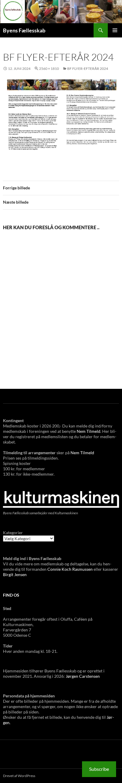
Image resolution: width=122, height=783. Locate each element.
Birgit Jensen (15, 574)
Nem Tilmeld (88, 431)
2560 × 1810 (49, 68)
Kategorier (13, 532)
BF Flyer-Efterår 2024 (87, 68)
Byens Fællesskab (24, 30)
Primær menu (115, 30)
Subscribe (99, 769)
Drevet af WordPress (19, 775)
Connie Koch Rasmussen (70, 569)
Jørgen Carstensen (83, 676)
